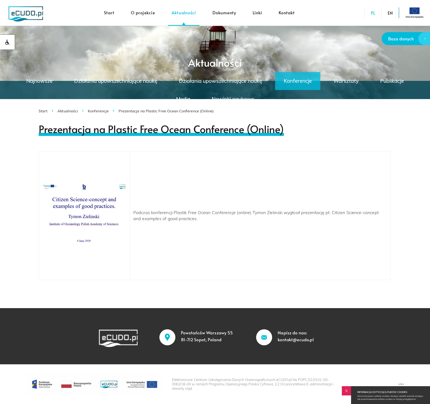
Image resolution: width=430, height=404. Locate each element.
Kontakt (287, 12)
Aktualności (183, 12)
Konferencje (298, 81)
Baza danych (401, 39)
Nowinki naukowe (233, 99)
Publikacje (392, 81)
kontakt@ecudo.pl (296, 339)
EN (390, 13)
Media (183, 99)
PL (373, 13)
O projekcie (143, 12)
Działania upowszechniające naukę (115, 81)
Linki (257, 12)
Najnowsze (39, 81)
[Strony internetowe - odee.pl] (401, 384)
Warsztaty (346, 81)
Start (109, 12)
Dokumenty (224, 12)
